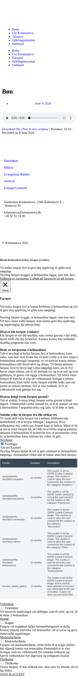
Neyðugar (11, 444)
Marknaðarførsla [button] (10, 637)
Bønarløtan (11, 160)
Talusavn (17, 36)
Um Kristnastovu (23, 33)
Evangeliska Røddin (17, 174)
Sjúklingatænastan (23, 40)
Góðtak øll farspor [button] (41, 278)
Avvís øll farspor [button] (63, 278)
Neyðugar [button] (6, 440)
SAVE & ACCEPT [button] (12, 674)
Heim (15, 29)
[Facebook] (9, 230)
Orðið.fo (9, 181)
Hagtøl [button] (4, 619)
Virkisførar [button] (7, 604)
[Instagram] (20, 230)
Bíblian (8, 167)
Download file (11, 129)
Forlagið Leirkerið (15, 188)
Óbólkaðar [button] (6, 659)
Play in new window (35, 129)
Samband (18, 43)
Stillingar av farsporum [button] (14, 278)
